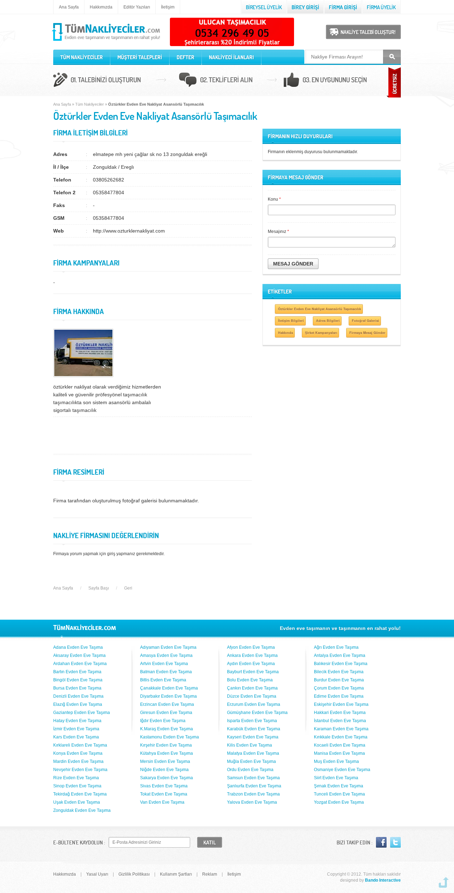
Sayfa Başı (98, 588)
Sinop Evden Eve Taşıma (77, 785)
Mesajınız (278, 231)
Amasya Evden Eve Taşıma (166, 655)
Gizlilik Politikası (134, 874)
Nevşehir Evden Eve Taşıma (80, 769)
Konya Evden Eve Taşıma (78, 753)
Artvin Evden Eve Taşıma (164, 663)
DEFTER (185, 57)
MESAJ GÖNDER (293, 264)
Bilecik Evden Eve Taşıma (339, 671)
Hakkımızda (101, 7)
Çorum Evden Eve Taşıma (339, 688)
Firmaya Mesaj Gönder (367, 332)
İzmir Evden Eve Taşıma (76, 728)
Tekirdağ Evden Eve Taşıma (80, 794)
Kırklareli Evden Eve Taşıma (80, 745)
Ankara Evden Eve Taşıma (252, 655)
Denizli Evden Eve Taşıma (78, 696)
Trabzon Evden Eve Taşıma (253, 794)
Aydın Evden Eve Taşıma (251, 663)
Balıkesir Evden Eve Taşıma (340, 663)
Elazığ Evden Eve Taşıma (77, 704)
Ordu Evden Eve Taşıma (250, 769)
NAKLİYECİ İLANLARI (231, 57)
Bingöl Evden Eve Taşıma (78, 679)
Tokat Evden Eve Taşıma (163, 794)
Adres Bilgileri (328, 320)
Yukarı (444, 882)
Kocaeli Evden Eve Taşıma (339, 745)
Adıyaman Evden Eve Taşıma (168, 647)
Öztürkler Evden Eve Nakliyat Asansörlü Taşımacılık (319, 309)
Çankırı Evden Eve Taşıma (252, 688)
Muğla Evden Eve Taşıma (251, 761)
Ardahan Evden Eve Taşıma (80, 663)
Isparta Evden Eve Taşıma (252, 720)
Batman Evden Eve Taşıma (166, 671)
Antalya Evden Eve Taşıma (339, 655)
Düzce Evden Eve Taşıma (251, 696)
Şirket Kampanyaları (321, 332)
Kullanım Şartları (176, 874)
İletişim (168, 7)
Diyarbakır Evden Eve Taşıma (168, 696)
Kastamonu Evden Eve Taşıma (169, 737)
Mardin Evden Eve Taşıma (78, 761)
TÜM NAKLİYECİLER (81, 57)
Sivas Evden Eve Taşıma (164, 785)
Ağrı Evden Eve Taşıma (336, 647)
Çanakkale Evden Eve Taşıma (169, 688)
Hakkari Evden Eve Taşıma (340, 712)
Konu (274, 199)
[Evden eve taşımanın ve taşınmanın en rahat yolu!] (106, 41)
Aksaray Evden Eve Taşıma (79, 655)
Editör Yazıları (136, 7)
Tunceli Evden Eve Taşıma (339, 794)
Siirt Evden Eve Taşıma (336, 777)
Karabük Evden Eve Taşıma (253, 728)
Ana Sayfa (69, 7)
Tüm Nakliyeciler (89, 104)
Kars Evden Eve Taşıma (76, 737)
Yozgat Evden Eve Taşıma (339, 802)
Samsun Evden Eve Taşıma (253, 777)
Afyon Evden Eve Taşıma (251, 647)
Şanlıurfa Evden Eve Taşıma (254, 785)
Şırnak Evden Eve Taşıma (338, 785)
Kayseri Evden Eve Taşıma (252, 737)
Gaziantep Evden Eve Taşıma (81, 712)
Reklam (209, 874)
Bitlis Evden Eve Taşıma (163, 679)
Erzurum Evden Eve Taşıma (253, 704)
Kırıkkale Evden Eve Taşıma (340, 737)
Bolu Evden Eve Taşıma (250, 679)
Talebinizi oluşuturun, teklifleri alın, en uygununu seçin (227, 80)
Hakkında (285, 332)
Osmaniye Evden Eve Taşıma (342, 769)
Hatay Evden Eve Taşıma (77, 720)
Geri (128, 588)
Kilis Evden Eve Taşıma (249, 745)
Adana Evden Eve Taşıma (78, 647)
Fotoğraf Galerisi (365, 320)
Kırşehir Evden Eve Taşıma (166, 745)
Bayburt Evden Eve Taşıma (253, 671)
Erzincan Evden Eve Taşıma (167, 704)
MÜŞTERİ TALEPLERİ (139, 57)
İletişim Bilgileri (291, 320)
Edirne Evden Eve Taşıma (339, 696)
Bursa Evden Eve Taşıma (77, 688)
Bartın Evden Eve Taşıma (77, 671)
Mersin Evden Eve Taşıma (165, 761)
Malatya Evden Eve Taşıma (253, 753)
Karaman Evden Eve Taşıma (341, 728)
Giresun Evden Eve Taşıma (166, 712)
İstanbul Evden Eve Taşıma (340, 720)
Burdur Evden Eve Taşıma (339, 679)
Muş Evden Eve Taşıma (336, 761)
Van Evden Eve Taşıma (162, 802)
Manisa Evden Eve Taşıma (339, 753)
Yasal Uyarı (97, 874)
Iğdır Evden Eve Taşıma (163, 720)
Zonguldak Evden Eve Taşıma (82, 810)
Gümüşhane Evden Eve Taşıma (257, 712)
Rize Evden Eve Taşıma (76, 777)
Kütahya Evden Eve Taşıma (166, 753)
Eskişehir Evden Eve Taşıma (341, 704)
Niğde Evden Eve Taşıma (164, 769)
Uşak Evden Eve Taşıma (76, 802)
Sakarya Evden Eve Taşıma (166, 777)
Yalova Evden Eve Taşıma (252, 802)
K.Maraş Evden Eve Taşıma (166, 728)
